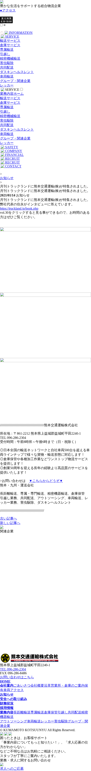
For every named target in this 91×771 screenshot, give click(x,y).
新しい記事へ (10, 523)
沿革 (47, 685)
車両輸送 (7, 76)
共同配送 (7, 67)
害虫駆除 (7, 63)
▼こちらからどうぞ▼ (46, 481)
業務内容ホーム (12, 93)
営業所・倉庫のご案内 (68, 685)
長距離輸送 (22, 712)
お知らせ (7, 178)
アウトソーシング (13, 721)
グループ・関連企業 (15, 81)
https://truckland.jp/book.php (19, 208)
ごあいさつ (22, 685)
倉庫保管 (51, 712)
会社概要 (37, 685)
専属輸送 (7, 49)
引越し (5, 54)
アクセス (8, 10)
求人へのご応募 (12, 768)
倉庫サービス (10, 45)
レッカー (7, 85)
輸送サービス (10, 40)
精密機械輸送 (10, 58)
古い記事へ (8, 518)
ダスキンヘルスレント (17, 72)
